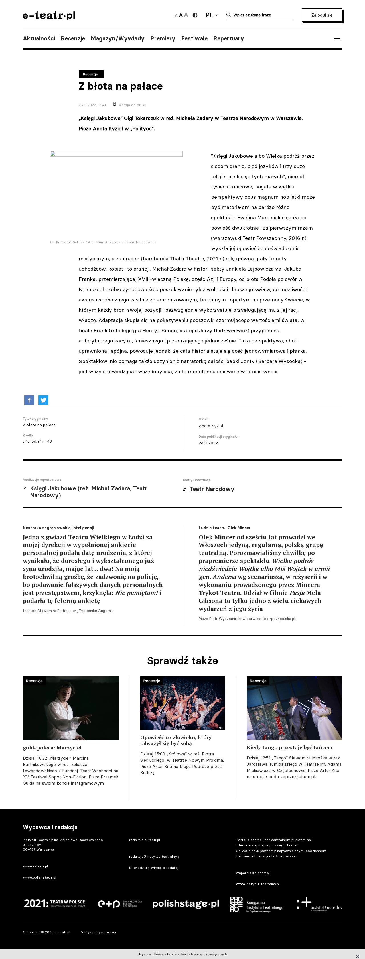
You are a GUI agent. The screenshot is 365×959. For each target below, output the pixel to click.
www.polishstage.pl (39, 877)
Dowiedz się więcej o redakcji (154, 867)
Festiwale (194, 38)
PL (209, 15)
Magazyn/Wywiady (118, 38)
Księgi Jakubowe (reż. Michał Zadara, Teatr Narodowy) (88, 492)
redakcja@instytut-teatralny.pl (155, 856)
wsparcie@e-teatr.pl (253, 873)
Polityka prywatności (98, 932)
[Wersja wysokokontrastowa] (195, 15)
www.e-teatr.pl (35, 866)
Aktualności (39, 38)
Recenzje (73, 38)
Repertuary (228, 38)
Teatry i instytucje (196, 480)
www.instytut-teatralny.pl (258, 884)
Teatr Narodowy (212, 489)
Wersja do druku (132, 105)
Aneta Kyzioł (211, 425)
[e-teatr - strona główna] (49, 18)
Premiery (162, 38)
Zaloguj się (321, 15)
